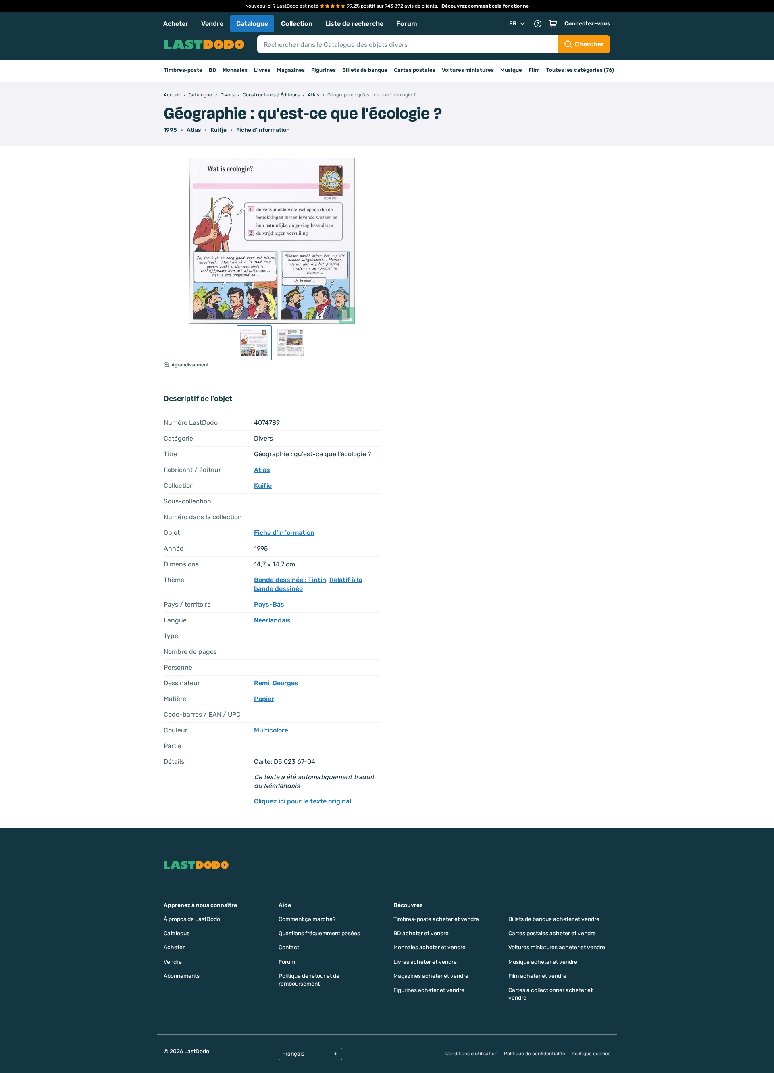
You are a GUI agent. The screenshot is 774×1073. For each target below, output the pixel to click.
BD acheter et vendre (421, 933)
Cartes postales (414, 70)
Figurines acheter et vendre (428, 990)
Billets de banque (364, 70)
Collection (296, 23)
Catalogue (252, 23)
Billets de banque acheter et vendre (553, 919)
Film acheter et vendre (537, 976)
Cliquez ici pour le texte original (302, 801)
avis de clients (420, 6)
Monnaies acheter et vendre (429, 947)
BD (212, 70)
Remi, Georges (276, 683)
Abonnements (182, 976)
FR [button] (513, 23)
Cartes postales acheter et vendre (552, 933)
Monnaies (235, 70)
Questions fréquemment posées (319, 933)
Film (534, 70)
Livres (262, 70)
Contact (289, 947)
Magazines (291, 70)
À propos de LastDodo (192, 919)
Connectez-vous (587, 23)
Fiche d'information (263, 130)
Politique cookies (591, 1053)
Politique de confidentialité (534, 1053)
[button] (553, 24)
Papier (264, 699)
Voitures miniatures (468, 70)
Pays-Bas (269, 604)
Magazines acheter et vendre (430, 976)
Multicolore (271, 730)
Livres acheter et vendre (425, 962)
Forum (406, 23)
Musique (511, 70)
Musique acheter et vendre (542, 962)
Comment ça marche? (307, 919)
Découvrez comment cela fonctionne (485, 6)
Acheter (175, 23)
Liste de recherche (354, 23)
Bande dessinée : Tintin (290, 580)
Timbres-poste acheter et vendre (436, 919)
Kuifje (218, 130)
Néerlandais (272, 620)
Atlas (194, 130)
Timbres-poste (183, 70)
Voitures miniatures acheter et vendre (556, 947)
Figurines (323, 70)
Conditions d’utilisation (471, 1053)
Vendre (212, 23)
